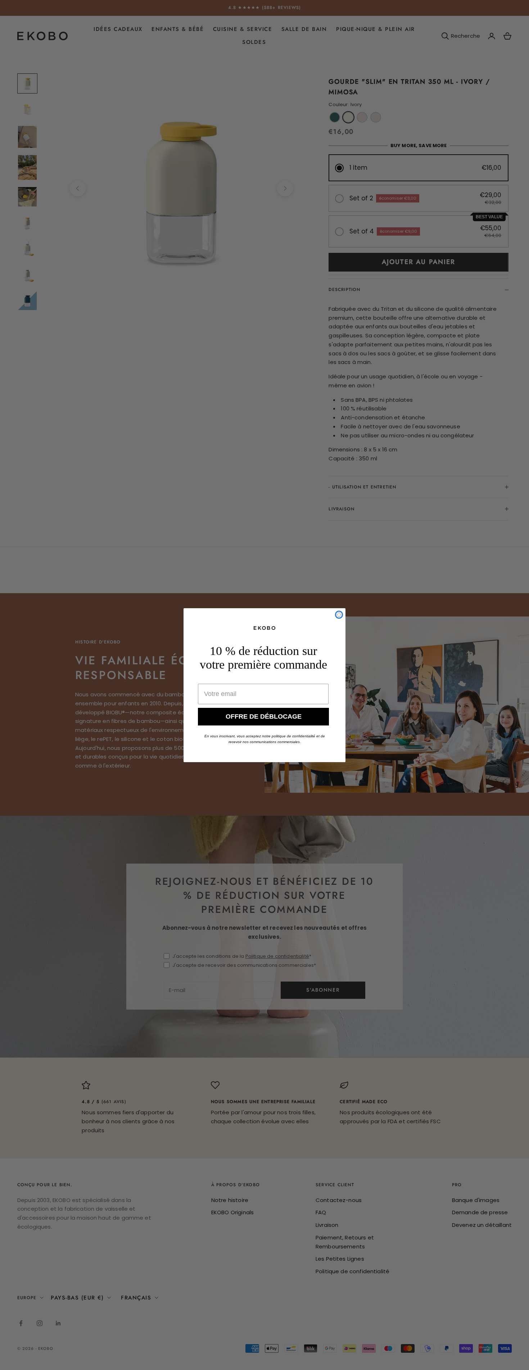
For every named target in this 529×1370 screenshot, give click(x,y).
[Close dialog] (339, 614)
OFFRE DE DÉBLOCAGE (264, 716)
